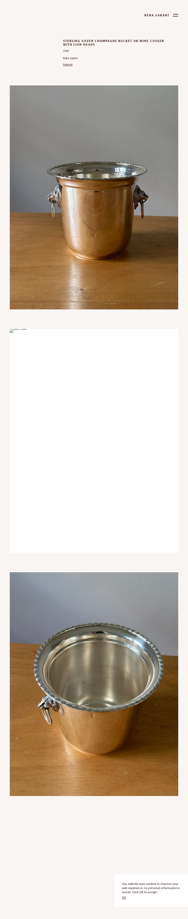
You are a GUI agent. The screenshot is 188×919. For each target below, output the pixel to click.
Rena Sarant (156, 15)
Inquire (67, 64)
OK (124, 897)
